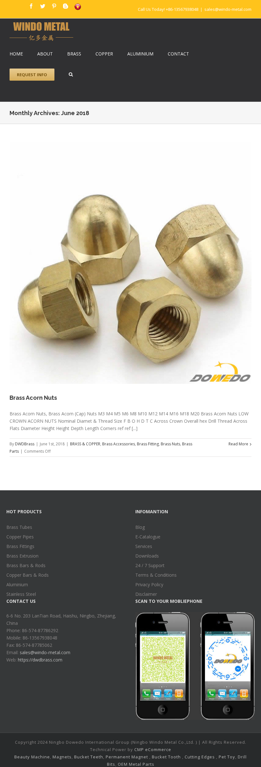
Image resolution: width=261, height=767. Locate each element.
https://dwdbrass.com (40, 660)
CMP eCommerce (152, 749)
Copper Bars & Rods (27, 575)
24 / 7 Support (150, 565)
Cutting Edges (200, 757)
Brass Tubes (19, 527)
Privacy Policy (149, 584)
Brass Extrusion (22, 556)
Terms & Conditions (156, 575)
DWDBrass (24, 444)
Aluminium (17, 584)
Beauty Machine (32, 757)
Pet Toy (227, 757)
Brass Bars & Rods (26, 565)
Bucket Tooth (166, 757)
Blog (140, 527)
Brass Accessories (118, 444)
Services (143, 546)
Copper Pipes (20, 537)
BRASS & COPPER (85, 444)
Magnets (62, 757)
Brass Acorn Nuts (33, 397)
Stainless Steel (21, 594)
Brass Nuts (170, 444)
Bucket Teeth (88, 757)
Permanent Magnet (127, 757)
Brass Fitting (148, 444)
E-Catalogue (147, 537)
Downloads (147, 556)
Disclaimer (146, 594)
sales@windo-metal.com (227, 9)
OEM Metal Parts (136, 764)
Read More (238, 444)
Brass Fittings (20, 546)
